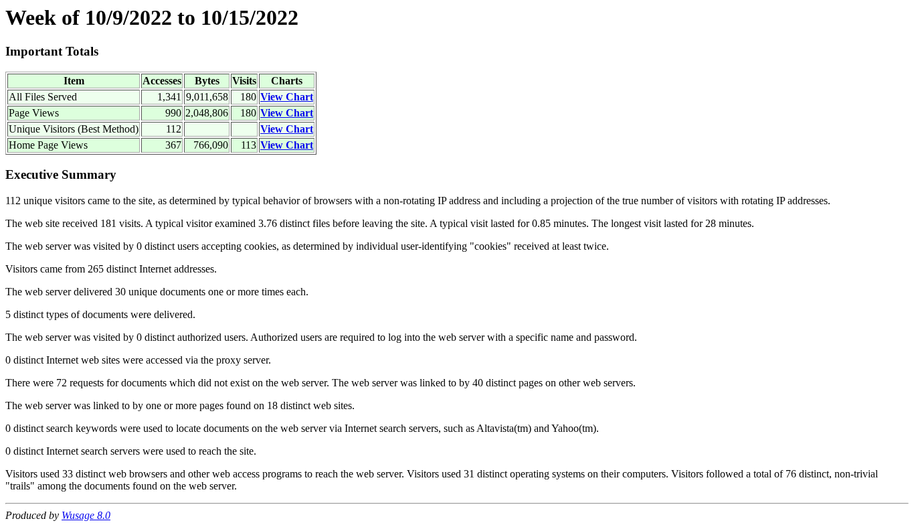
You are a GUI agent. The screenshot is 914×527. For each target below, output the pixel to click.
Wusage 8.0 (86, 515)
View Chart (286, 96)
